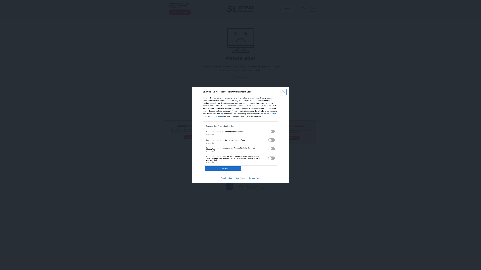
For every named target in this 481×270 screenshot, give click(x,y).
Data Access (240, 178)
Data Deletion (226, 178)
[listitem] (240, 126)
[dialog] (240, 135)
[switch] (271, 131)
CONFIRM (223, 168)
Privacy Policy (254, 178)
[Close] (283, 92)
